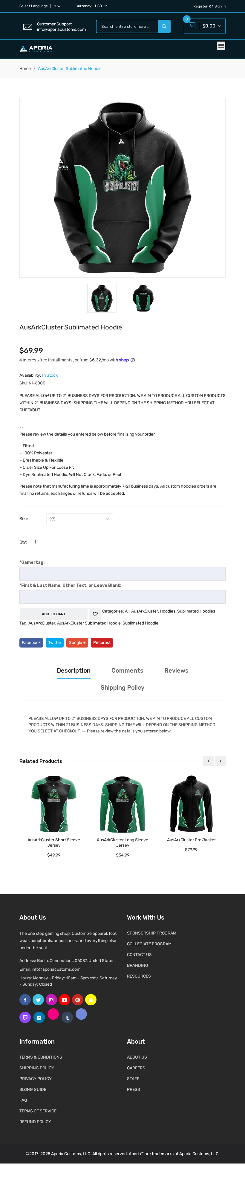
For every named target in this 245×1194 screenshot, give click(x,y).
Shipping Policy (122, 687)
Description (74, 670)
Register (200, 6)
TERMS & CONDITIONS (40, 1057)
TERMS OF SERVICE (37, 1111)
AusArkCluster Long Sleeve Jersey (122, 842)
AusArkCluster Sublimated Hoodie (89, 623)
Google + (77, 642)
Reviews (176, 670)
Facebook (31, 642)
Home (25, 68)
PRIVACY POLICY (35, 1078)
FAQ (23, 1100)
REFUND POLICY (35, 1121)
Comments (127, 670)
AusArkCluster (144, 611)
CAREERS (136, 1068)
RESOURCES (139, 976)
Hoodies (167, 611)
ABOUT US (137, 1057)
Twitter (54, 642)
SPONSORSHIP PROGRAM (151, 933)
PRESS (133, 1089)
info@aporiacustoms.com (56, 969)
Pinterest (102, 642)
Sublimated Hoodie (140, 623)
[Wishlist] (95, 614)
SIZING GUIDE (32, 1089)
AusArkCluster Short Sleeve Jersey (53, 842)
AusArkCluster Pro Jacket (191, 839)
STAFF (133, 1078)
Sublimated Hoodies (196, 611)
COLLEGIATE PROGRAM (149, 943)
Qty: (23, 542)
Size (23, 518)
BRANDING (137, 965)
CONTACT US (139, 954)
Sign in (220, 6)
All (127, 611)
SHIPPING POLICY (36, 1068)
